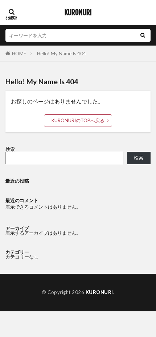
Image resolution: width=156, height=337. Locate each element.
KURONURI (78, 12)
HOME (19, 53)
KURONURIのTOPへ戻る (78, 120)
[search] (143, 35)
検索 (10, 149)
